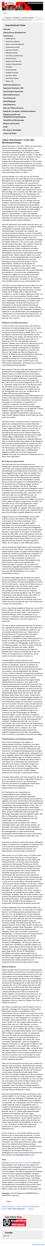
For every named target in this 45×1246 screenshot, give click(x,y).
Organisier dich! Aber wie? (13, 61)
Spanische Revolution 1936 (13, 88)
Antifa (5, 127)
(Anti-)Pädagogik (9, 101)
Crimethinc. (9, 67)
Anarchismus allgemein (13, 41)
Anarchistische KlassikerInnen (14, 33)
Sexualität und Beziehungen (13, 120)
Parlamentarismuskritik (13, 47)
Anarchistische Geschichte (13, 91)
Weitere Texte (10, 81)
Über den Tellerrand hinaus (13, 108)
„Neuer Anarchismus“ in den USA (20, 1163)
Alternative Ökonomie (12, 50)
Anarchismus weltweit (12, 78)
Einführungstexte (11, 38)
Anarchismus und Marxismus (14, 55)
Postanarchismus (11, 58)
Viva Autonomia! (9, 98)
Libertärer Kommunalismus (14, 64)
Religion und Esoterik (11, 123)
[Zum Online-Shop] (14, 1222)
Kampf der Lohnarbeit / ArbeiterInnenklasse (19, 111)
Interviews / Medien (11, 75)
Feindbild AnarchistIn (12, 72)
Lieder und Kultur (9, 133)
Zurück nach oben (38, 1244)
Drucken (31, 1209)
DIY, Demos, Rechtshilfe (12, 130)
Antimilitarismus (9, 105)
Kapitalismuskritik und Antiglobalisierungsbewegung (14, 116)
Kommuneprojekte (11, 69)
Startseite (6, 29)
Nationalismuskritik (11, 52)
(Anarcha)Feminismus (11, 95)
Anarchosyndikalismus (11, 85)
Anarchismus (8, 36)
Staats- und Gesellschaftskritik (15, 44)
